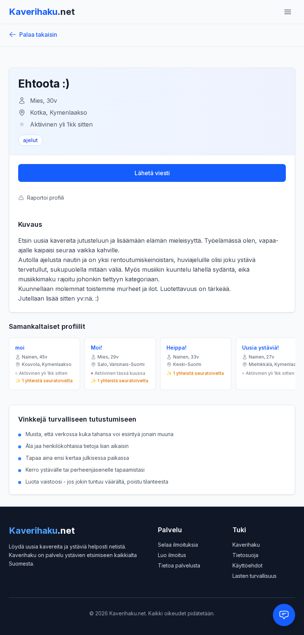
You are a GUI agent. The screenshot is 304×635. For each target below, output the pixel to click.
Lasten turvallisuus (254, 576)
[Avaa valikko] (287, 11)
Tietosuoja (245, 555)
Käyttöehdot (247, 565)
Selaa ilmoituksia (178, 544)
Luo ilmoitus (172, 555)
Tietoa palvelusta (179, 565)
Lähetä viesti (152, 173)
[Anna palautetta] (284, 615)
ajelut (30, 140)
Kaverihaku (246, 544)
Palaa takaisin (38, 34)
